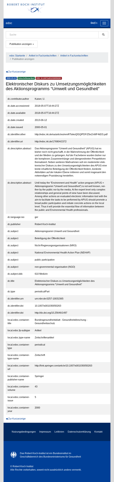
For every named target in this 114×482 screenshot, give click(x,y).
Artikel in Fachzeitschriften (43, 55)
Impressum (45, 431)
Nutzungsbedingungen (24, 431)
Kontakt (98, 431)
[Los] (103, 34)
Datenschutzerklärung (79, 431)
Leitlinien (59, 431)
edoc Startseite (17, 55)
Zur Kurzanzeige (17, 71)
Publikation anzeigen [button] (21, 44)
